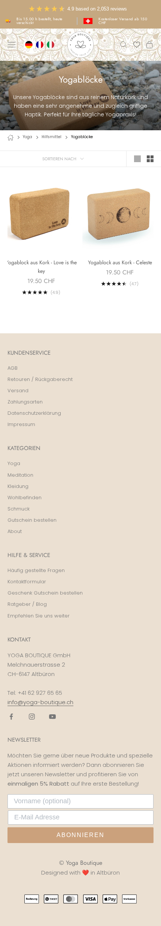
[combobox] (29, 44)
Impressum (21, 424)
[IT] (51, 44)
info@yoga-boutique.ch (40, 702)
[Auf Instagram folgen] (32, 716)
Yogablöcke (82, 137)
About (14, 531)
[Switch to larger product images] (137, 159)
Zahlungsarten (25, 401)
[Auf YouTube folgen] (52, 716)
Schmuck (18, 508)
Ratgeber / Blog (27, 604)
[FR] (40, 44)
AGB (12, 368)
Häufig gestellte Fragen (36, 570)
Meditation (20, 475)
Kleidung (17, 486)
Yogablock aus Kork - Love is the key (41, 267)
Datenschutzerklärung (34, 413)
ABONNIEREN (80, 835)
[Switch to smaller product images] (150, 159)
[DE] (29, 44)
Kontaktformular (26, 581)
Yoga (27, 137)
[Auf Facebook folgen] (11, 716)
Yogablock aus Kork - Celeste (120, 262)
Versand (17, 390)
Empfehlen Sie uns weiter (38, 615)
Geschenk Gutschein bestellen (45, 592)
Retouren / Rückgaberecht (40, 379)
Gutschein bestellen (32, 520)
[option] (40, 44)
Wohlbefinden (24, 497)
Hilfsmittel (51, 137)
